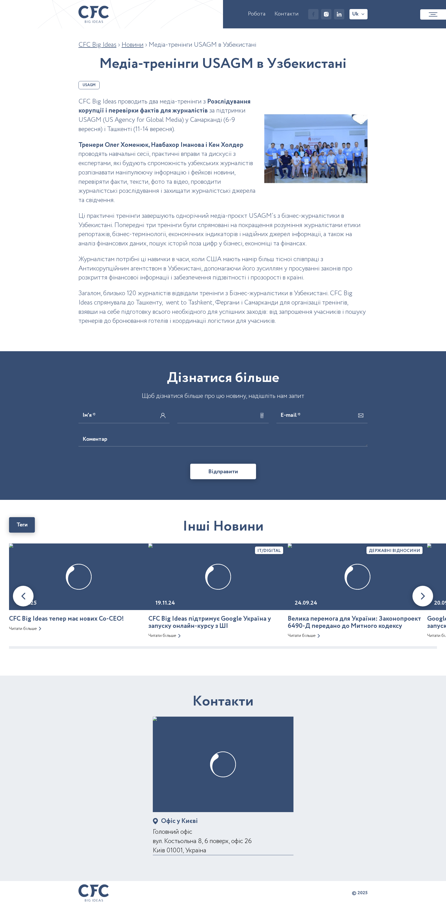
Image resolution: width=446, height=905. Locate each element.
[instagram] (326, 14)
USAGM (89, 85)
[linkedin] (339, 14)
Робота (257, 14)
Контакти (286, 14)
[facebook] (313, 14)
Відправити (223, 472)
